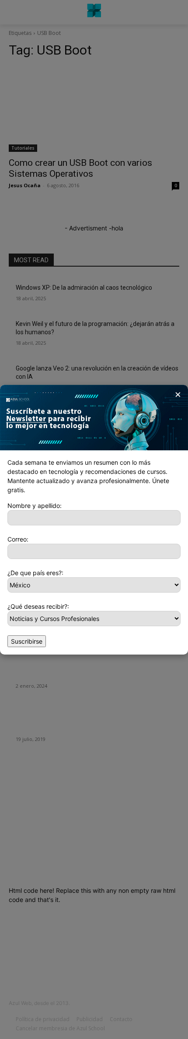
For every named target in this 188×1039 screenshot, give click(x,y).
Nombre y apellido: (34, 505)
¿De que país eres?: (35, 572)
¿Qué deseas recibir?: (38, 606)
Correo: (17, 539)
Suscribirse (26, 641)
